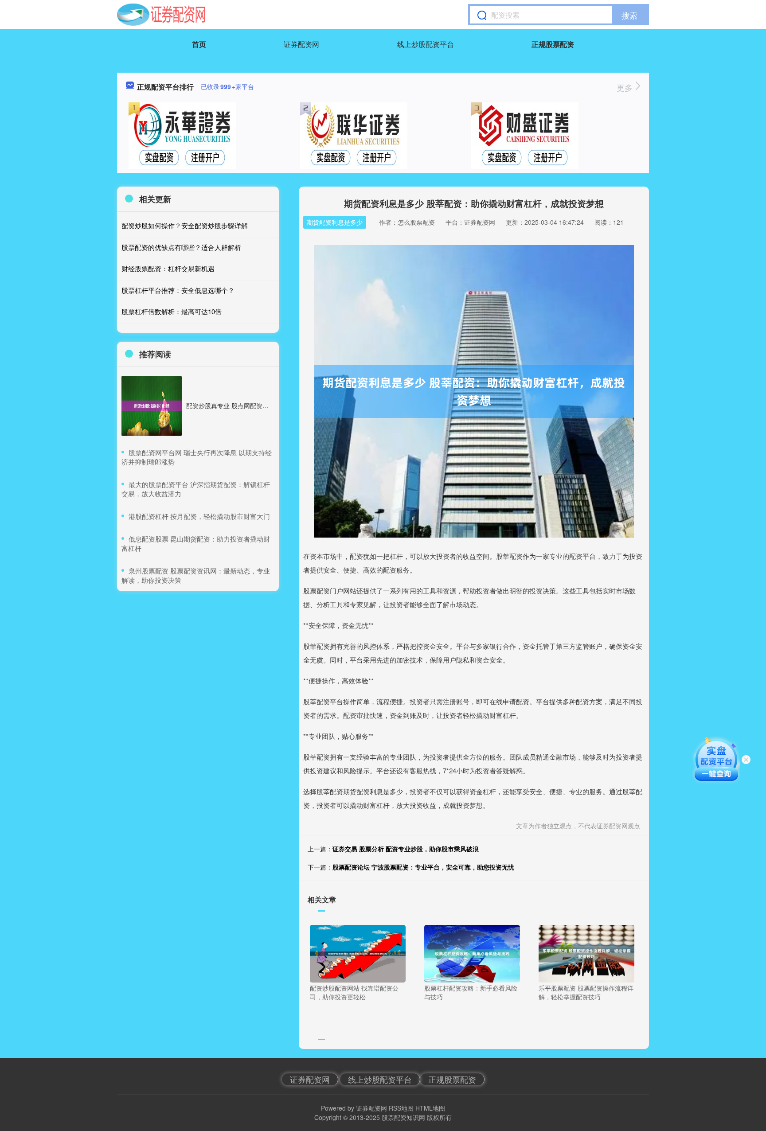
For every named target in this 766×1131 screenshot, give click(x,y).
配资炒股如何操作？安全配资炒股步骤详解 (184, 225)
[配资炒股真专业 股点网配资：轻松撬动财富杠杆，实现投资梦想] (151, 406)
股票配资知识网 (403, 1117)
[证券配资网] (161, 15)
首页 (199, 44)
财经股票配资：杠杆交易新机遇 (168, 268)
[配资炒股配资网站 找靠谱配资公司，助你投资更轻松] (358, 952)
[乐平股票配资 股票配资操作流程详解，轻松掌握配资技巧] (586, 952)
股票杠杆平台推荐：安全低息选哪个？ (177, 290)
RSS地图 (401, 1108)
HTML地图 (430, 1108)
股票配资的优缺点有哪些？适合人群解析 (181, 247)
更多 (626, 87)
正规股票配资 (553, 44)
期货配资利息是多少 (335, 222)
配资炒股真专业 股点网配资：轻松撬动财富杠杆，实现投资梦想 (274, 405)
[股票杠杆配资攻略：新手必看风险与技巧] (472, 952)
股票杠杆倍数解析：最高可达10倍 (171, 311)
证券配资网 (301, 44)
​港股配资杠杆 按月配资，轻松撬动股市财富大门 (199, 516)
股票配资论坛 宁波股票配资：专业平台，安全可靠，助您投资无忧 (423, 866)
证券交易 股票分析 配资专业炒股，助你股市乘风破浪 (405, 848)
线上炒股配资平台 (425, 44)
